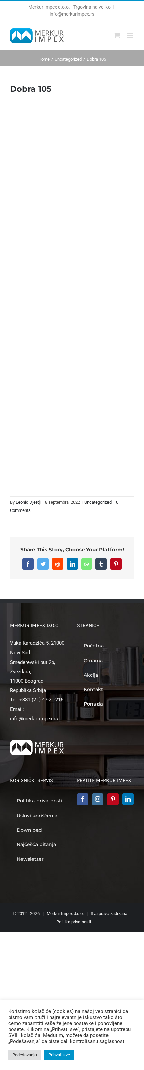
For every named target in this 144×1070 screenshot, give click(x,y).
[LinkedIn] (128, 799)
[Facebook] (82, 799)
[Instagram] (97, 799)
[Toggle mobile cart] (117, 35)
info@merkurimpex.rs (72, 14)
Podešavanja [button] (24, 1054)
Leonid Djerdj (28, 502)
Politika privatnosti (73, 921)
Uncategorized (98, 502)
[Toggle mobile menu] (130, 35)
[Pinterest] (113, 799)
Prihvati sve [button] (59, 1054)
